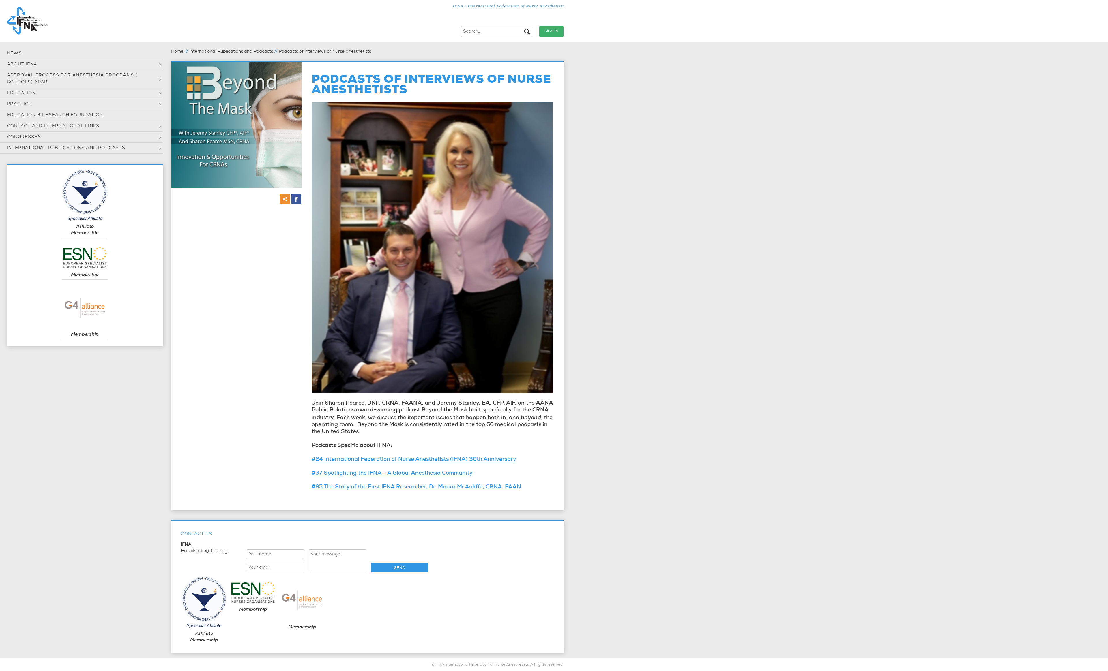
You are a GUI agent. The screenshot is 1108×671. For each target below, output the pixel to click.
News (14, 53)
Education (21, 93)
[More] (285, 199)
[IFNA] (27, 21)
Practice (19, 104)
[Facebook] (296, 199)
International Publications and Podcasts (66, 148)
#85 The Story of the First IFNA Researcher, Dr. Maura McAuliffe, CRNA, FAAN (416, 487)
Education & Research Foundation (55, 115)
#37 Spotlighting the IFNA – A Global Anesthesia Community (392, 473)
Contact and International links (53, 126)
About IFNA (22, 64)
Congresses (24, 137)
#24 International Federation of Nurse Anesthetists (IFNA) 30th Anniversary (414, 460)
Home (177, 52)
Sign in (551, 31)
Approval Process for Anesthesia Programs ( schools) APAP (72, 78)
